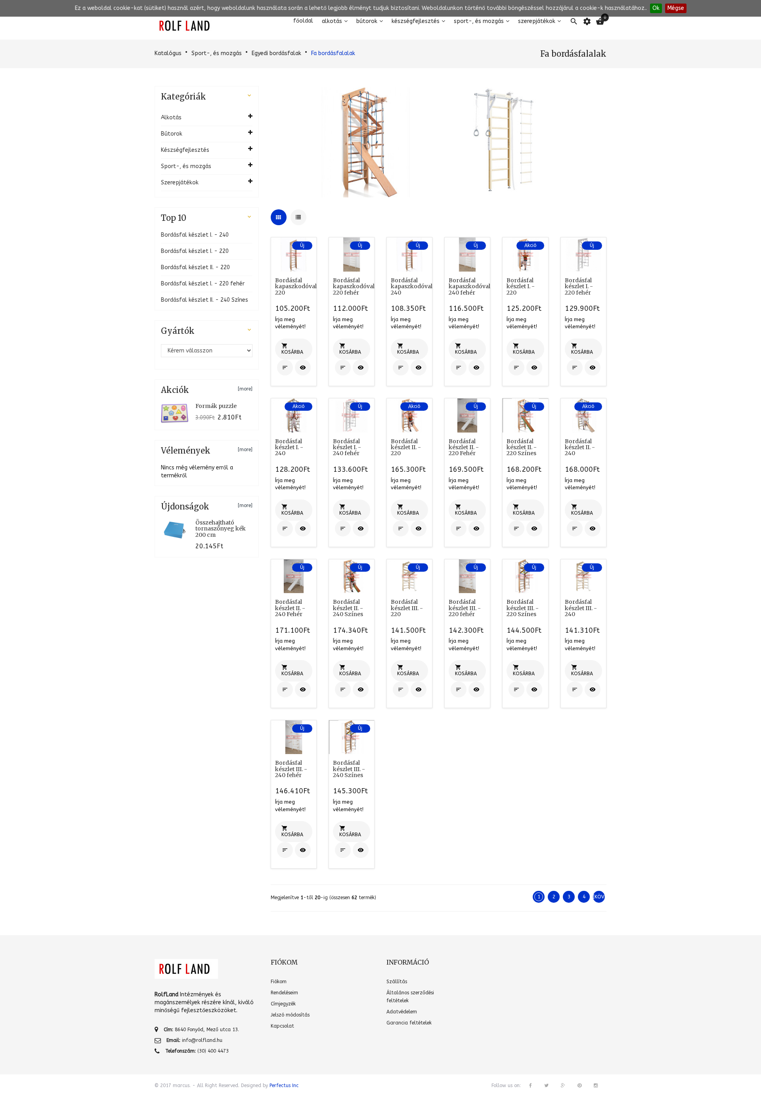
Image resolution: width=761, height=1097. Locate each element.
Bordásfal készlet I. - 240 (195, 235)
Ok (656, 8)
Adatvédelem (401, 1012)
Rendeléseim (284, 993)
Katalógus (168, 53)
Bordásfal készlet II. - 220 (195, 267)
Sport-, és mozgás (479, 21)
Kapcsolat (282, 1026)
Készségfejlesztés (416, 21)
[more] (245, 389)
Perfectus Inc (284, 1085)
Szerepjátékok (536, 21)
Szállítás (396, 981)
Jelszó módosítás (290, 1015)
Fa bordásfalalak (333, 53)
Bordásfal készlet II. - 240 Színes (204, 300)
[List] (298, 217)
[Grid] (279, 217)
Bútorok (366, 21)
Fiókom (279, 981)
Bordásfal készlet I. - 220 (195, 251)
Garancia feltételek (409, 1023)
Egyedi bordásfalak (276, 53)
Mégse (675, 8)
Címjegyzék (283, 1004)
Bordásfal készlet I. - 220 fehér (203, 283)
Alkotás (332, 21)
